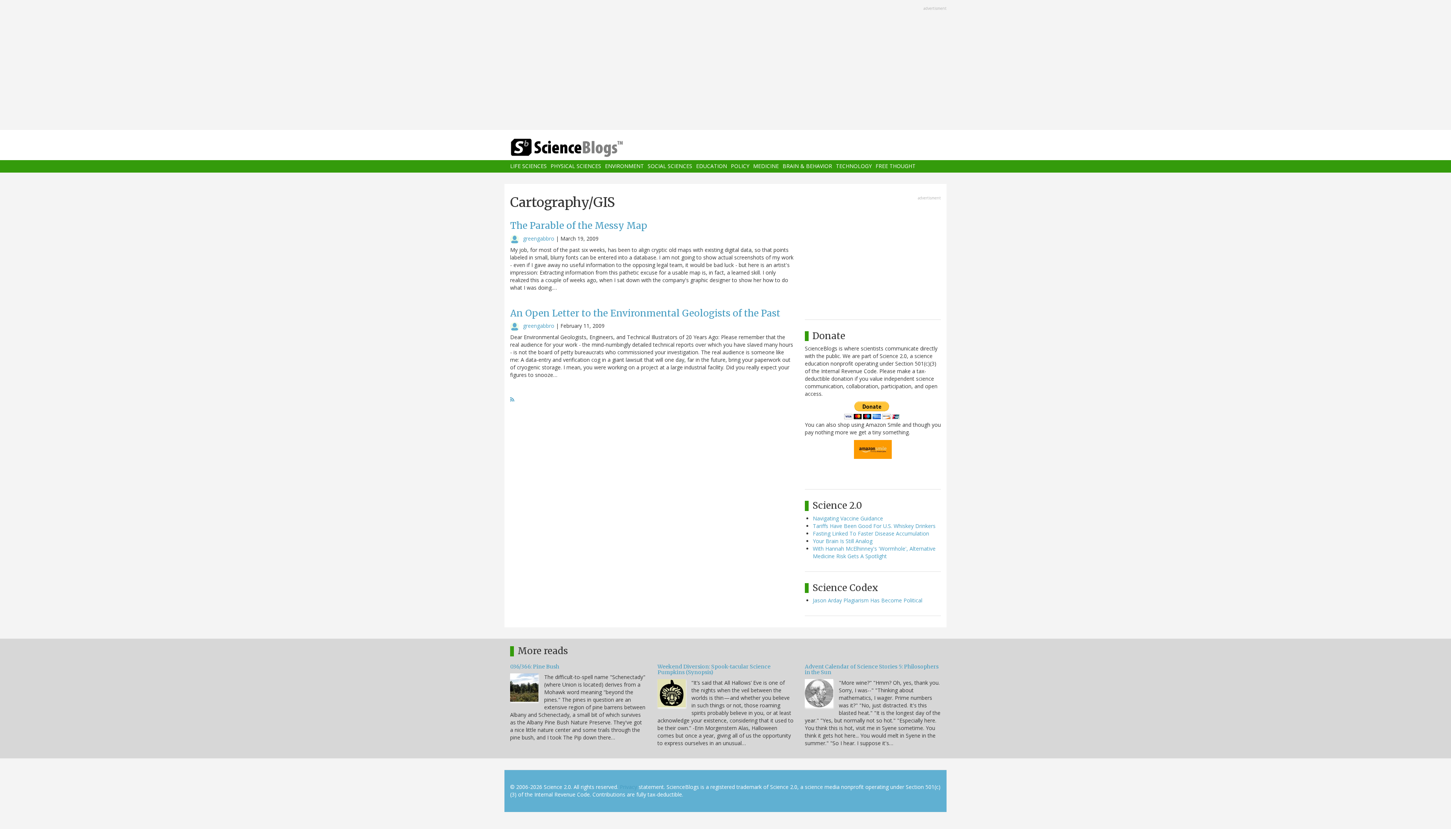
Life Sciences (528, 166)
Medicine (766, 166)
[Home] (582, 148)
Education (711, 166)
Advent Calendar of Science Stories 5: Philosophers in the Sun (872, 669)
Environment (624, 166)
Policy (740, 166)
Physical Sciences (576, 166)
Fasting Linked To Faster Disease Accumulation (871, 533)
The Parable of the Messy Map (578, 226)
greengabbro (538, 238)
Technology (854, 166)
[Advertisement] (725, 66)
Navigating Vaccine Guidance (848, 518)
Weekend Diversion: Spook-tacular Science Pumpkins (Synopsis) (713, 669)
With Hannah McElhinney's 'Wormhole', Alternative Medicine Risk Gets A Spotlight (874, 552)
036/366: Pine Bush (534, 666)
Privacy (628, 786)
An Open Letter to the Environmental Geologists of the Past (645, 313)
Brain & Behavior (807, 166)
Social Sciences (670, 166)
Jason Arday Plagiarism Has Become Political (867, 600)
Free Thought (896, 166)
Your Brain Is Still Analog (842, 541)
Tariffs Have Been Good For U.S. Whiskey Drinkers (874, 526)
